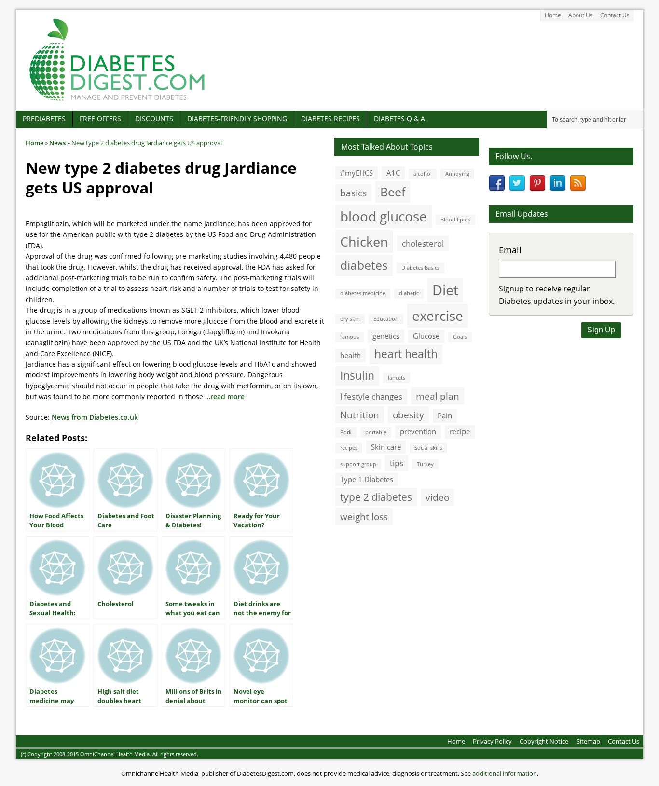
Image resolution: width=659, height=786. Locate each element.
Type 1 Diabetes (366, 479)
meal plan (437, 395)
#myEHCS (356, 173)
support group (358, 464)
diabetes (364, 265)
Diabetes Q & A (399, 118)
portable (375, 432)
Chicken (364, 241)
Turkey (425, 464)
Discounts (154, 118)
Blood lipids (455, 219)
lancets (396, 377)
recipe (460, 431)
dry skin (350, 319)
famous (349, 336)
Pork (346, 432)
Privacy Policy (492, 741)
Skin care (386, 447)
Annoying (457, 173)
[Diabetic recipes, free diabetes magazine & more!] (117, 100)
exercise (437, 315)
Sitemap (588, 741)
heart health (406, 353)
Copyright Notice (544, 741)
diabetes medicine (362, 293)
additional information (504, 773)
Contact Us (615, 15)
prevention (418, 431)
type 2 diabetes (376, 497)
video (437, 497)
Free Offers (100, 118)
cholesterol (423, 243)
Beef (392, 191)
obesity (408, 414)
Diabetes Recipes (330, 118)
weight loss (364, 516)
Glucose (426, 336)
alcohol (422, 173)
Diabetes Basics (420, 267)
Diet (445, 290)
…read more (225, 396)
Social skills (428, 447)
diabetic (409, 293)
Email (510, 250)
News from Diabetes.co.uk (95, 417)
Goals (460, 336)
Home (553, 15)
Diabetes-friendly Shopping (237, 118)
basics (353, 192)
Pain (445, 415)
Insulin (357, 375)
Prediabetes (44, 118)
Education (385, 319)
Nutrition (359, 414)
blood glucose (383, 216)
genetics (385, 336)
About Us (580, 15)
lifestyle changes (371, 396)
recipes (348, 447)
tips (396, 463)
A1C (393, 173)
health (350, 355)
